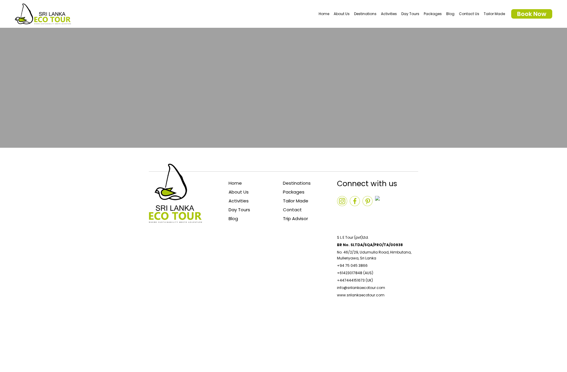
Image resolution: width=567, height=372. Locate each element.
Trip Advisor (295, 218)
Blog (450, 13)
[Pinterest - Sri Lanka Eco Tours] (380, 214)
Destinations (365, 13)
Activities (389, 13)
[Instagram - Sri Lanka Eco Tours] (342, 214)
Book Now (531, 14)
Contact (292, 210)
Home (324, 13)
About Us (342, 13)
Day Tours (410, 13)
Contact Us (469, 13)
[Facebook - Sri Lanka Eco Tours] (367, 214)
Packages (433, 13)
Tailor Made (494, 13)
